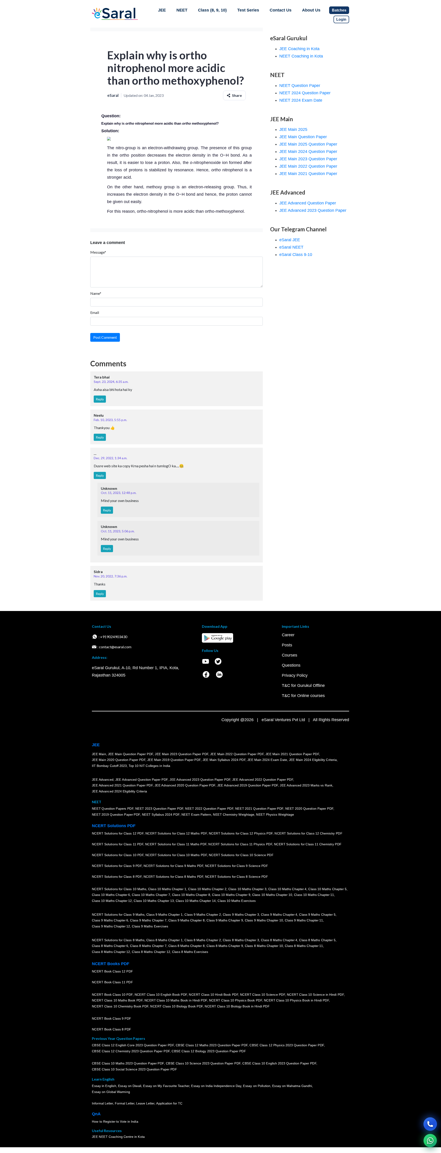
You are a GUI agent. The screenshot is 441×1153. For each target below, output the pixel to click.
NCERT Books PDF (110, 963)
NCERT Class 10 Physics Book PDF (235, 1000)
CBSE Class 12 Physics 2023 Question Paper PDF (286, 1045)
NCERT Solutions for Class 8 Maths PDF (173, 876)
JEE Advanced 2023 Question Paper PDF (200, 779)
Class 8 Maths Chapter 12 (111, 952)
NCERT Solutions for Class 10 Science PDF (241, 855)
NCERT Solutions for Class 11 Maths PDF (175, 844)
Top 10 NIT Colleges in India (149, 766)
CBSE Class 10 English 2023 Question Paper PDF (279, 1063)
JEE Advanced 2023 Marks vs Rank (306, 785)
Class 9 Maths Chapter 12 (111, 926)
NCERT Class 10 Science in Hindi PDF (315, 994)
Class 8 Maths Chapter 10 (264, 946)
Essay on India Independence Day (216, 1086)
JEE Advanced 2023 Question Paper (312, 210)
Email (94, 312)
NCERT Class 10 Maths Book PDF (117, 1000)
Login (341, 19)
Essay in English (104, 1086)
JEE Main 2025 (293, 129)
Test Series (248, 10)
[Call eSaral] (430, 1124)
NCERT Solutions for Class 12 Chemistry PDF (308, 833)
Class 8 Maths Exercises (190, 952)
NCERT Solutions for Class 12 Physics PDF (241, 833)
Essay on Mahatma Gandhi (292, 1086)
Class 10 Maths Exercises (237, 901)
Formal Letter (124, 1103)
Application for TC (169, 1103)
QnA (96, 1114)
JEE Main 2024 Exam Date (267, 760)
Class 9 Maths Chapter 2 (202, 914)
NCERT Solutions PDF (114, 825)
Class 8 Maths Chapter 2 (202, 940)
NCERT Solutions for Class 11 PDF (117, 844)
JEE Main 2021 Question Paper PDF (292, 754)
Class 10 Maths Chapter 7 (151, 895)
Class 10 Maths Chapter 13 (154, 901)
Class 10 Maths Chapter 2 (207, 889)
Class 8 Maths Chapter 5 (317, 940)
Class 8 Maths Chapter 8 (186, 946)
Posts (287, 645)
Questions (291, 665)
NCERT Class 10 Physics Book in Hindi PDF (296, 1000)
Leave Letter (145, 1103)
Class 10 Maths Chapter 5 (327, 889)
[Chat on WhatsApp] (430, 1140)
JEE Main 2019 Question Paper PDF (174, 760)
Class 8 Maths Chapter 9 (224, 946)
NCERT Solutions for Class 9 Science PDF (236, 866)
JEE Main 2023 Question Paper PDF (181, 754)
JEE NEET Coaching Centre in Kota (118, 1137)
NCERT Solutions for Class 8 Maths (118, 940)
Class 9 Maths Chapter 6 (110, 920)
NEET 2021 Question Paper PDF (259, 809)
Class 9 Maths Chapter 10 (264, 920)
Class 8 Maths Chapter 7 (148, 946)
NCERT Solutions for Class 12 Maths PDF (176, 833)
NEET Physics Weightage (275, 814)
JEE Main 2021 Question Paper (308, 173)
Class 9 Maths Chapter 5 (317, 914)
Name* (95, 293)
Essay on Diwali (129, 1086)
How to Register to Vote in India (115, 1121)
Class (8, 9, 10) (212, 10)
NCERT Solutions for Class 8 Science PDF (236, 876)
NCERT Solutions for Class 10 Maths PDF (176, 855)
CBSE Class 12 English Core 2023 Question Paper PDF (133, 1045)
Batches (339, 10)
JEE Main (99, 754)
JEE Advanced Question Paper (307, 203)
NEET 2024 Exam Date (300, 100)
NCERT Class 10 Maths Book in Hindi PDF (175, 1000)
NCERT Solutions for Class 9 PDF (117, 866)
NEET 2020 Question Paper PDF (309, 809)
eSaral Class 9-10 (295, 254)
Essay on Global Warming (111, 1092)
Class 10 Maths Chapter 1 (167, 889)
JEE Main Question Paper (303, 137)
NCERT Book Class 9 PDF (111, 1018)
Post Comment (105, 337)
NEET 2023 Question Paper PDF (159, 809)
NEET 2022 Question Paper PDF (209, 809)
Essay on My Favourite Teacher (166, 1086)
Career (288, 635)
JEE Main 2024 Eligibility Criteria (313, 760)
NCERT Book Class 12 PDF (112, 971)
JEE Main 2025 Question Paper (308, 144)
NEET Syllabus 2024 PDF (161, 814)
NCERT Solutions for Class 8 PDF (117, 876)
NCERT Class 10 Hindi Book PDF (213, 994)
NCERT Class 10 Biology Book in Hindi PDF (237, 1006)
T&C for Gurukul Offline (303, 685)
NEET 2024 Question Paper (305, 93)
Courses (289, 655)
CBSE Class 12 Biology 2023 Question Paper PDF (209, 1051)
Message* (98, 252)
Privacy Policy (295, 675)
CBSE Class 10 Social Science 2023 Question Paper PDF (134, 1069)
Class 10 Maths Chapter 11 (314, 895)
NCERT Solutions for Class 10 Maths (119, 889)
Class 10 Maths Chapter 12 (112, 901)
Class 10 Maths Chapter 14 (196, 901)
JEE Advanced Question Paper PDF (141, 779)
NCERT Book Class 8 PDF (111, 1029)
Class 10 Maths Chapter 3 (247, 889)
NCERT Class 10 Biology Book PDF (176, 1006)
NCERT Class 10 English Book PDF (161, 994)
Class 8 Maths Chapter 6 (110, 946)
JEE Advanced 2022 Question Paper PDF (262, 779)
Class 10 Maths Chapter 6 (111, 895)
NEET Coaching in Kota (301, 56)
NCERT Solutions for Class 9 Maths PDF (173, 866)
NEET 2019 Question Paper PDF (116, 814)
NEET (181, 10)
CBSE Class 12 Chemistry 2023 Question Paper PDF (131, 1051)
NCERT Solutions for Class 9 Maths (118, 914)
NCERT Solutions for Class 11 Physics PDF (240, 844)
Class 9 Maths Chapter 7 (148, 920)
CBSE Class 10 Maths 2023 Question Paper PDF (128, 1063)
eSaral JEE (289, 240)
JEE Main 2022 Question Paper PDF (237, 754)
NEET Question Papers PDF (112, 809)
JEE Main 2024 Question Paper (308, 151)
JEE (162, 10)
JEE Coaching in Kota (299, 48)
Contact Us (280, 10)
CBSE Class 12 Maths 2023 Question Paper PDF (212, 1045)
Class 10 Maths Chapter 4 (287, 889)
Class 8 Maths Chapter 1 (164, 940)
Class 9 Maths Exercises (150, 926)
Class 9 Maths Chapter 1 (164, 914)
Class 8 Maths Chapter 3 (241, 940)
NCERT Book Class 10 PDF (112, 994)
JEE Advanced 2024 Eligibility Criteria (119, 791)
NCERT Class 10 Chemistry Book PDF (120, 1006)
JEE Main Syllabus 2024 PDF (224, 760)
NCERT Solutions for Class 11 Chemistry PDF (308, 844)
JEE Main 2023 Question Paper (308, 159)
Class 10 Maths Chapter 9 (231, 895)
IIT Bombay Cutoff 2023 (109, 766)
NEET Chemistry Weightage (233, 814)
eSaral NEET (291, 247)
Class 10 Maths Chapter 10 (272, 895)
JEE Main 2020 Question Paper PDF (118, 760)
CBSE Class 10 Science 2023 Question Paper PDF (203, 1063)
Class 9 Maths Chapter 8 (186, 920)
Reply (100, 399)
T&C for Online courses (303, 695)
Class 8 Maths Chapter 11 (304, 946)
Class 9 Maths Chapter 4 (279, 914)
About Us (311, 10)
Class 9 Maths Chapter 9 (224, 920)
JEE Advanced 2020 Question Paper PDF (185, 785)
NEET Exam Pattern (196, 814)
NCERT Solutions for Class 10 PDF (118, 855)
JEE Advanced (102, 779)
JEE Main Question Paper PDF (130, 754)
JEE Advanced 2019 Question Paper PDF (247, 785)
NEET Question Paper (299, 85)
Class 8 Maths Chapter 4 (279, 940)
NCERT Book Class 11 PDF (112, 982)
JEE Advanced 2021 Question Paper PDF (122, 785)
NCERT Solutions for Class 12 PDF (118, 833)
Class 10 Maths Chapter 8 (191, 895)
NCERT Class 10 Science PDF (262, 994)
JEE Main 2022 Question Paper (308, 166)
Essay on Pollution (256, 1086)
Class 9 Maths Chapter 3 (241, 914)
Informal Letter (102, 1103)
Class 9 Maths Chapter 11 (304, 920)
